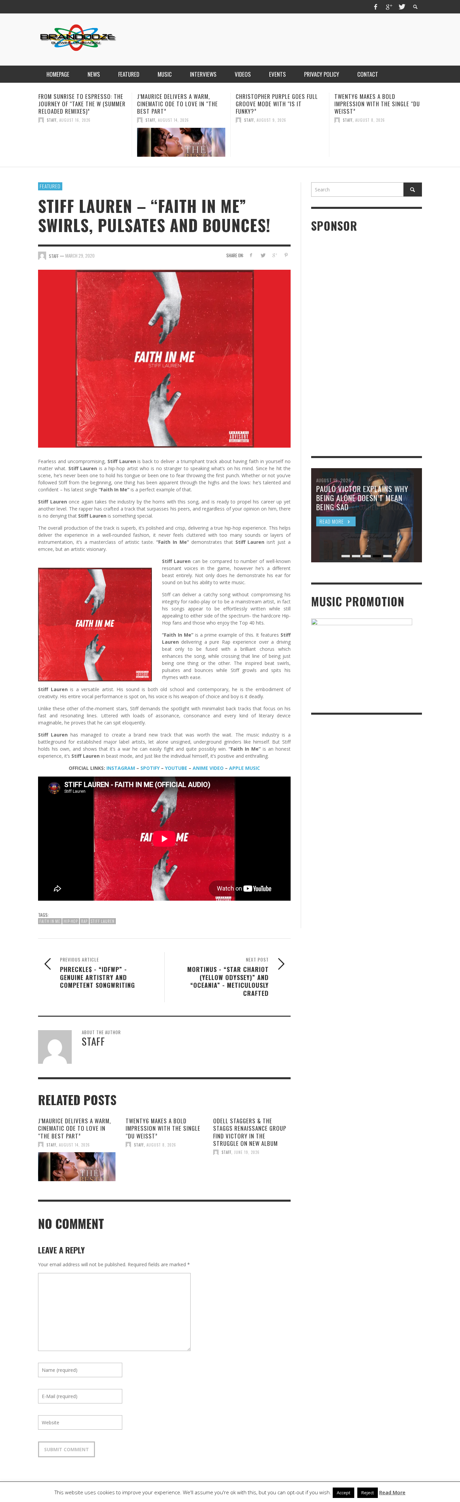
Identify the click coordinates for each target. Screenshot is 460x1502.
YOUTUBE (176, 768)
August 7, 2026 (370, 120)
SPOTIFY (150, 768)
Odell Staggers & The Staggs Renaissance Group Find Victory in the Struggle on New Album (249, 1132)
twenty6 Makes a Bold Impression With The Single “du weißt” (278, 103)
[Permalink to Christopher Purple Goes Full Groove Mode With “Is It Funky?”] (181, 142)
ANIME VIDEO (208, 768)
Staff (52, 120)
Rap (84, 921)
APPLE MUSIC (244, 768)
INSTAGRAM (120, 768)
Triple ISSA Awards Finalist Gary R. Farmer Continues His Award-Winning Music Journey (375, 103)
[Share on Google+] (274, 255)
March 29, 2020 (80, 255)
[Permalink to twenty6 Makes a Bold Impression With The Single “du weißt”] (280, 142)
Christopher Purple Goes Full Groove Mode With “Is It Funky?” (178, 103)
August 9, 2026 (173, 120)
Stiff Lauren (102, 921)
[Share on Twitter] (262, 255)
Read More (392, 1492)
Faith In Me (49, 921)
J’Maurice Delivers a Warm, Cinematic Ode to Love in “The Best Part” (78, 103)
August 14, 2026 (74, 120)
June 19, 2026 (247, 1152)
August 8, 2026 (271, 120)
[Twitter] (401, 6)
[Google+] (388, 6)
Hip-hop (71, 921)
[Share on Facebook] (251, 255)
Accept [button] (343, 1493)
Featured (50, 186)
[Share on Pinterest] (286, 255)
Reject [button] (367, 1493)
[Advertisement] (299, 39)
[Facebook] (375, 6)
